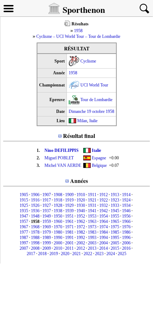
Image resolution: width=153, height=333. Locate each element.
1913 (115, 194)
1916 (35, 200)
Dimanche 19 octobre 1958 (91, 111)
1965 (115, 221)
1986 (126, 232)
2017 (31, 253)
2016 (126, 248)
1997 (24, 242)
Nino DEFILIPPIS (61, 150)
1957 (24, 221)
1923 (115, 200)
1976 (126, 226)
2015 (115, 248)
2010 (58, 248)
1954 (103, 216)
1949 (46, 216)
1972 (80, 226)
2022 (88, 253)
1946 (126, 210)
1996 (126, 237)
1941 (92, 210)
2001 (69, 242)
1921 (92, 200)
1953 (92, 216)
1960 (58, 221)
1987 (24, 237)
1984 (103, 232)
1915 (24, 200)
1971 (69, 226)
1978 (35, 232)
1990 (58, 237)
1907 (46, 194)
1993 (92, 237)
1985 (115, 232)
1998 (35, 242)
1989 (46, 237)
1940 (80, 210)
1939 (69, 210)
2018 (42, 253)
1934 (126, 205)
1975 (115, 226)
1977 (24, 232)
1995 (115, 237)
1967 (24, 226)
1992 (80, 237)
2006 (126, 242)
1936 (35, 210)
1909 (69, 194)
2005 (115, 242)
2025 (122, 253)
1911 (92, 194)
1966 (126, 221)
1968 (35, 226)
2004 (103, 242)
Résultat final (79, 135)
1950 (58, 216)
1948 (35, 216)
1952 (80, 216)
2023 (99, 253)
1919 (69, 200)
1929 (69, 205)
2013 (92, 248)
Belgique (99, 165)
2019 (53, 253)
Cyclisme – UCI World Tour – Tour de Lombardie (78, 36)
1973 (92, 226)
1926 (35, 205)
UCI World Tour (94, 85)
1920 (80, 200)
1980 (58, 232)
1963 (92, 221)
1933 (115, 205)
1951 (69, 216)
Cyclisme (88, 61)
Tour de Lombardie (96, 99)
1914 (126, 194)
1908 (58, 194)
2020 (65, 253)
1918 (58, 200)
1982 (80, 232)
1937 (46, 210)
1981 (69, 232)
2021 (76, 253)
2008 (35, 248)
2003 (92, 242)
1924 (126, 200)
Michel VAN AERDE (62, 165)
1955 (115, 216)
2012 (80, 248)
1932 (103, 205)
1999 (46, 242)
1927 (46, 205)
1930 (80, 205)
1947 (24, 216)
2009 (46, 248)
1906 (35, 194)
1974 (103, 226)
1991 (69, 237)
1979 (46, 232)
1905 (24, 194)
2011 (69, 248)
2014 (103, 248)
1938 (58, 210)
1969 (46, 226)
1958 (78, 30)
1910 (80, 194)
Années (79, 181)
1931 (92, 205)
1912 (103, 194)
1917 (46, 200)
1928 (58, 205)
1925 (24, 205)
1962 (80, 221)
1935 (24, 210)
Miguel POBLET (59, 157)
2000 (58, 242)
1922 (103, 200)
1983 (92, 232)
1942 (103, 210)
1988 (35, 237)
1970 (58, 226)
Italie (93, 120)
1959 (46, 221)
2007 (24, 248)
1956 (126, 216)
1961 (69, 221)
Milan (82, 120)
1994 (103, 237)
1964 (103, 221)
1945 (115, 210)
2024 (110, 253)
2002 (80, 242)
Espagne (99, 157)
